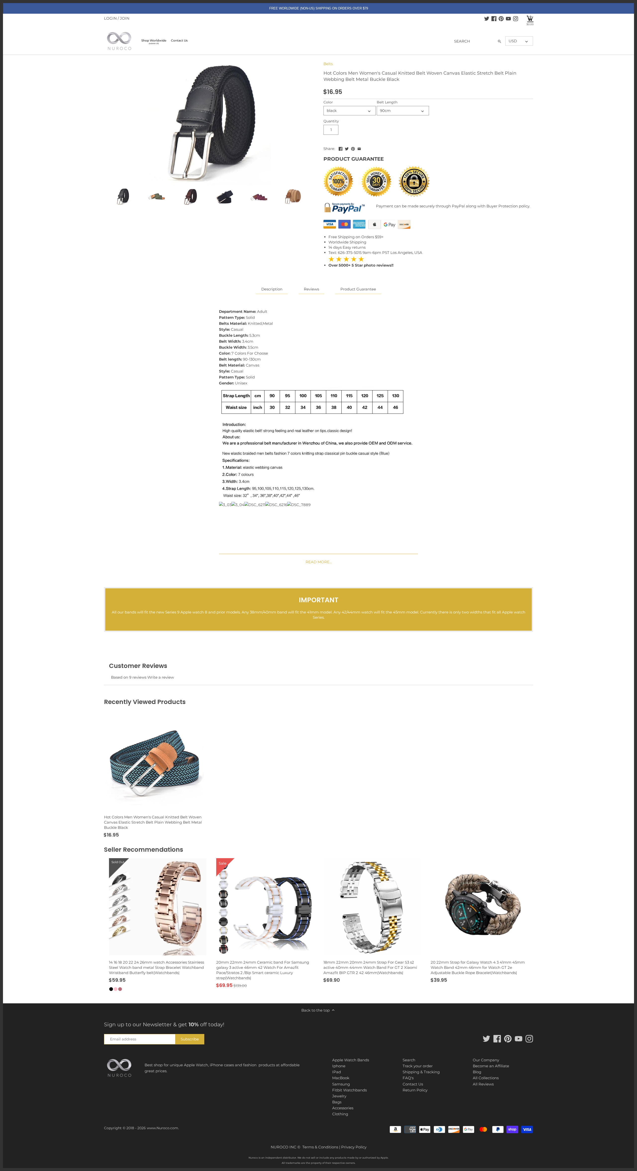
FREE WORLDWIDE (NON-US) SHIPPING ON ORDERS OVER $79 (318, 8)
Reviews (311, 289)
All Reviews (483, 1084)
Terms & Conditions (320, 1147)
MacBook (340, 1078)
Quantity (331, 121)
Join (124, 18)
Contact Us (413, 1084)
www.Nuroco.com (162, 1128)
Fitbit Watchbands (349, 1090)
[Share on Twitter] (347, 148)
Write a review (160, 677)
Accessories (342, 1108)
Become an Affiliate (491, 1066)
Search (409, 1060)
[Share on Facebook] (340, 148)
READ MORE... (319, 562)
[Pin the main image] (353, 148)
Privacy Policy (354, 1147)
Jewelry (339, 1096)
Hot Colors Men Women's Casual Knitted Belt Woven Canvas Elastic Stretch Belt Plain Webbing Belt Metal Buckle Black (153, 822)
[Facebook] (493, 18)
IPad (336, 1072)
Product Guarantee (358, 289)
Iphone (338, 1066)
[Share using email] (359, 148)
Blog (477, 1072)
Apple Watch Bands (350, 1060)
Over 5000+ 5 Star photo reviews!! (360, 262)
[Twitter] (486, 18)
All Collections (486, 1078)
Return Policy (415, 1090)
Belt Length (387, 102)
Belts (328, 63)
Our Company (486, 1060)
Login (110, 18)
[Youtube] (508, 18)
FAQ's (408, 1078)
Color (328, 102)
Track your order (418, 1066)
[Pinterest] (501, 18)
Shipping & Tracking (421, 1072)
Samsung (341, 1084)
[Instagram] (515, 18)
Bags (336, 1102)
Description (271, 289)
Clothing (340, 1114)
